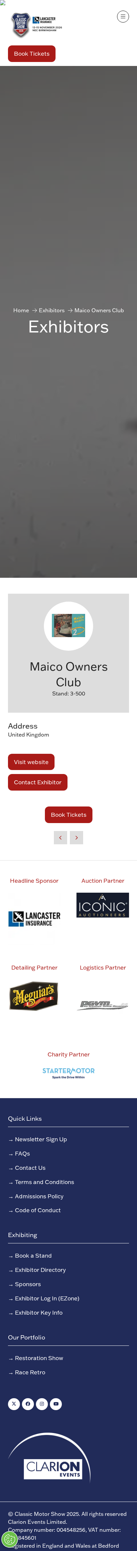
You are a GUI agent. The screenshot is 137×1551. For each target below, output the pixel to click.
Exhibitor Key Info (39, 1312)
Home (21, 310)
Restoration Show (39, 1357)
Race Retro (30, 1372)
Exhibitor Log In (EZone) (47, 1298)
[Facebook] (28, 1404)
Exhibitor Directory (40, 1269)
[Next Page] (76, 837)
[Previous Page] (60, 837)
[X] (14, 1404)
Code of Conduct (38, 1210)
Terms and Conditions (44, 1181)
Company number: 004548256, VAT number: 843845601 (64, 1533)
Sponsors (28, 1283)
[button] (32, 53)
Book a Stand (33, 1255)
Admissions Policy (39, 1196)
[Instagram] (42, 1404)
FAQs (22, 1153)
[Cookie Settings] (9, 1539)
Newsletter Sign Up (41, 1139)
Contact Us (30, 1167)
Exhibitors (52, 310)
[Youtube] (56, 1404)
